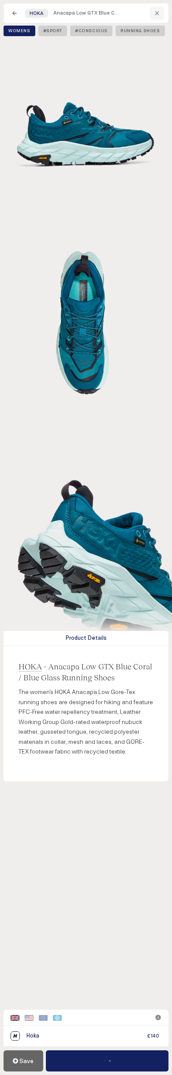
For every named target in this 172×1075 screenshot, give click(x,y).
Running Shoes (140, 31)
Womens (19, 31)
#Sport (53, 31)
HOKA (30, 666)
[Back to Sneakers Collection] (14, 13)
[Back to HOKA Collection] (157, 13)
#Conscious (91, 31)
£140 (153, 1036)
